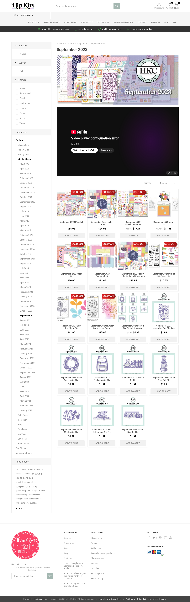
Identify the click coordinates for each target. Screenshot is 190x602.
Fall (21, 71)
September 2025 (27, 202)
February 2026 (26, 178)
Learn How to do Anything (110, 599)
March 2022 (25, 401)
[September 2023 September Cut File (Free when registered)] (163, 307)
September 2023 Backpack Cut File (102, 378)
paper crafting (26, 486)
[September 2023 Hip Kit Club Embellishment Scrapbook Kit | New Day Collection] (133, 204)
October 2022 (26, 367)
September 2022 (27, 372)
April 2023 (24, 339)
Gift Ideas (22, 439)
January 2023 (26, 353)
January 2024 (26, 296)
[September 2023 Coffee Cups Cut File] (163, 359)
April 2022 (24, 396)
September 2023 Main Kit (71, 222)
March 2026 (25, 173)
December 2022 (27, 358)
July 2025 (24, 211)
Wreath (22, 123)
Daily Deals (23, 415)
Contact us (69, 543)
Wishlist (94, 563)
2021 (18, 470)
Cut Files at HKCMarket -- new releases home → (146, 599)
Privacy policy (97, 573)
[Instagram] (165, 538)
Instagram (22, 420)
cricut (18, 474)
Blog (20, 424)
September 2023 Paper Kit (71, 275)
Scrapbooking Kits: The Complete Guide (74, 584)
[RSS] (171, 538)
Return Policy (97, 578)
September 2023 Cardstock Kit (102, 275)
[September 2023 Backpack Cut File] (102, 359)
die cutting (36, 473)
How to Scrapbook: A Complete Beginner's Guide (73, 566)
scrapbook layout (38, 490)
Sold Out (77, 192)
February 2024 (26, 292)
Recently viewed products (103, 553)
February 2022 (26, 405)
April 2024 (24, 282)
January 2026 (26, 183)
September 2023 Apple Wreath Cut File (71, 378)
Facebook (22, 429)
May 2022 (24, 391)
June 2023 (24, 330)
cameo (30, 469)
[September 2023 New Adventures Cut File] (102, 411)
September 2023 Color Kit (163, 223)
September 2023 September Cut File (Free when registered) (163, 328)
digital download (24, 478)
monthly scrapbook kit (26, 482)
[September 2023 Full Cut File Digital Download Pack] (133, 307)
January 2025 (26, 240)
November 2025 (27, 192)
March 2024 (25, 287)
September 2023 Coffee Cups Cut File (164, 378)
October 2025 (26, 197)
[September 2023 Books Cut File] (133, 359)
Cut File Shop (22, 448)
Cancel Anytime (85, 29)
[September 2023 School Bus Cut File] (133, 411)
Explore (19, 140)
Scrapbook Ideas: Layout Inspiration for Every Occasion (75, 576)
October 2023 (26, 311)
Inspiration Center (24, 453)
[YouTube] (155, 538)
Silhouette (20, 503)
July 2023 (24, 325)
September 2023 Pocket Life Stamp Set (164, 275)
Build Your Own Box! (111, 29)
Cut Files (26, 474)
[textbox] (83, 6)
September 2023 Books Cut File (133, 378)
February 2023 (26, 349)
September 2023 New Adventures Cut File (102, 430)
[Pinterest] (160, 538)
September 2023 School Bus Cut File (133, 430)
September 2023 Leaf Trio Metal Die (71, 327)
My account (159, 8)
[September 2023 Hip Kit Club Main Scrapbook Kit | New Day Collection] (71, 204)
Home (59, 43)
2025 (24, 470)
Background (24, 93)
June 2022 (24, 386)
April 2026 (24, 169)
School (22, 118)
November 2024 (27, 249)
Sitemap (67, 538)
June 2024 (24, 273)
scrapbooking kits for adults (28, 499)
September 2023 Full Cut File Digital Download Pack (133, 328)
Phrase (22, 113)
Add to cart (71, 235)
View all (20, 508)
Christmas (38, 470)
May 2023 (24, 334)
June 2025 (24, 216)
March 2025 (25, 230)
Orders (94, 543)
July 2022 (24, 382)
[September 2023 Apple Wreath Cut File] (71, 359)
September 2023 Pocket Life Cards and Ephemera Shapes (133, 276)
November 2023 (27, 306)
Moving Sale (23, 145)
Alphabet (23, 88)
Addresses (96, 548)
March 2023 (25, 344)
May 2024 (24, 277)
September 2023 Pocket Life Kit (102, 223)
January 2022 (26, 410)
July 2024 (24, 268)
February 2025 (26, 235)
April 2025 (24, 225)
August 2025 (25, 206)
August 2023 (25, 320)
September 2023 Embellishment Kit (132, 223)
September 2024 (27, 259)
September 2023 (28, 315)
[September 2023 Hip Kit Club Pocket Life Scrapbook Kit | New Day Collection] (102, 204)
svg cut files (31, 503)
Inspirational (25, 103)
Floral (22, 98)
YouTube (22, 434)
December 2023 (27, 301)
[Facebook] (149, 538)
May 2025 (24, 221)
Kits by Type (23, 154)
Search (116, 6)
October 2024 (26, 254)
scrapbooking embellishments (28, 495)
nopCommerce (40, 599)
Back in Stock (24, 443)
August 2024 (25, 263)
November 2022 (27, 363)
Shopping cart (97, 558)
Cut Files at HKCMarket (141, 29)
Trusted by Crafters (55, 29)
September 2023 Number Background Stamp (102, 327)
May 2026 (24, 164)
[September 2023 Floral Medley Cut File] (71, 411)
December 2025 (27, 187)
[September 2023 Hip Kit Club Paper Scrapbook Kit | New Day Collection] (71, 255)
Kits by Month (24, 159)
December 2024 (27, 244)
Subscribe (50, 576)
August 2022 (25, 377)
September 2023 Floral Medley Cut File (71, 430)
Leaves (22, 108)
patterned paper (23, 490)
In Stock (23, 54)
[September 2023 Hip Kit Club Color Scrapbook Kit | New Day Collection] (163, 204)
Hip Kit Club (23, 150)
